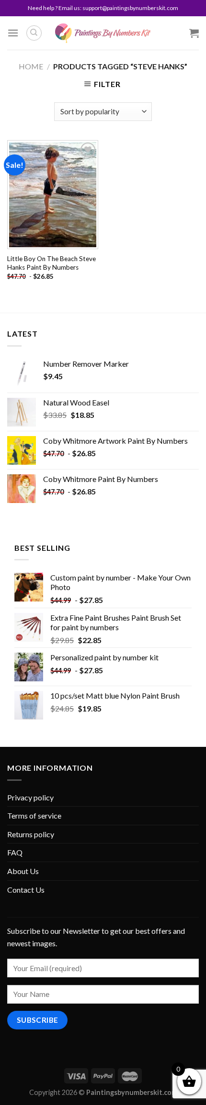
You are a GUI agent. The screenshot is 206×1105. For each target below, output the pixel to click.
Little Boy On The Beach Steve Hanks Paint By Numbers (51, 263)
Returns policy (30, 834)
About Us (23, 870)
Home (31, 66)
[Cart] (194, 33)
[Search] (34, 33)
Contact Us (26, 889)
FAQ (15, 852)
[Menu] (13, 32)
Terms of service (34, 815)
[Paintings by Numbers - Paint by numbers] (103, 33)
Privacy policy (30, 797)
